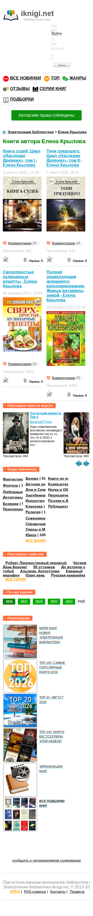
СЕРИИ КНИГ (53, 88)
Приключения (15, 509)
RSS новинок (35, 891)
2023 (54, 601)
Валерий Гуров (41, 422)
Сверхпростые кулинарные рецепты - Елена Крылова (20, 279)
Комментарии (20, 243)
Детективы (13, 497)
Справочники (38, 524)
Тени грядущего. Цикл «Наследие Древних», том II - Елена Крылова (64, 158)
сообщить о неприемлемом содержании (46, 860)
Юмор (31, 535)
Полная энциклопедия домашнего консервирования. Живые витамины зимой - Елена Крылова (66, 286)
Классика (34, 506)
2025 (24, 601)
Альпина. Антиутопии (40, 571)
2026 (9, 601)
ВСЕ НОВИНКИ (25, 78)
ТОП (55, 78)
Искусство (35, 501)
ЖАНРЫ (77, 78)
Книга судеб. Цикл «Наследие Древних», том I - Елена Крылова (21, 158)
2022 (69, 601)
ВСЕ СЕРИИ (15, 579)
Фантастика (13, 479)
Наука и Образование (68, 489)
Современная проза (44, 518)
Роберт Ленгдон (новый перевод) (36, 563)
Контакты (58, 891)
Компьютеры (60, 484)
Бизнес (32, 478)
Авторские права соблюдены (46, 115)
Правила (77, 891)
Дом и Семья (37, 489)
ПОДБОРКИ (22, 99)
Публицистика (61, 506)
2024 (39, 601)
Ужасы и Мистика (42, 529)
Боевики (11, 504)
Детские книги (38, 484)
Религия (33, 512)
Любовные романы (20, 492)
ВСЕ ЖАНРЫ (37, 541)
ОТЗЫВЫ (20, 88)
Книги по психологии (67, 478)
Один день (35, 575)
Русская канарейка (68, 575)
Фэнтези (10, 485)
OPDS (15, 891)
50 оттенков (44, 567)
